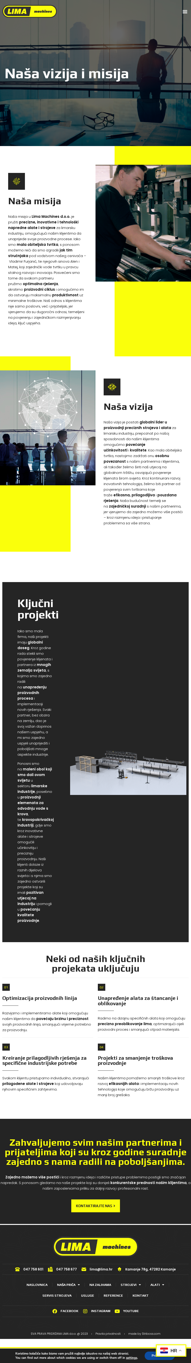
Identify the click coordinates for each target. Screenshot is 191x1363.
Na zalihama (100, 1285)
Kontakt (141, 1295)
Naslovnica (37, 1285)
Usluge (87, 1295)
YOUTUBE (131, 1311)
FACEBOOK (69, 1311)
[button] (185, 11)
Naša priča (66, 1285)
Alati (155, 1285)
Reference (113, 1295)
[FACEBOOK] (54, 1311)
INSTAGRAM (100, 1311)
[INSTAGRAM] (85, 1311)
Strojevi (128, 1285)
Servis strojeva (57, 1295)
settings (131, 1358)
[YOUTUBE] (117, 1311)
